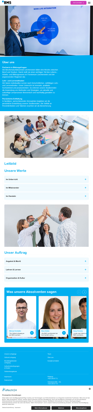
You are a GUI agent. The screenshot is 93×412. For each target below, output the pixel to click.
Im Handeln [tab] (11, 196)
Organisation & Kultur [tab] (15, 278)
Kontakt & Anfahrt (53, 361)
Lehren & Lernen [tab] (13, 269)
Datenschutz (8, 380)
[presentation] (79, 292)
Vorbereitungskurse (10, 371)
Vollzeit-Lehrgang (10, 357)
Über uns (50, 357)
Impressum (7, 376)
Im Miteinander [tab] (12, 188)
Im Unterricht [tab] (12, 179)
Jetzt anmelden (77, 2)
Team (49, 354)
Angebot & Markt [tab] (13, 261)
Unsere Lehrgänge (10, 354)
